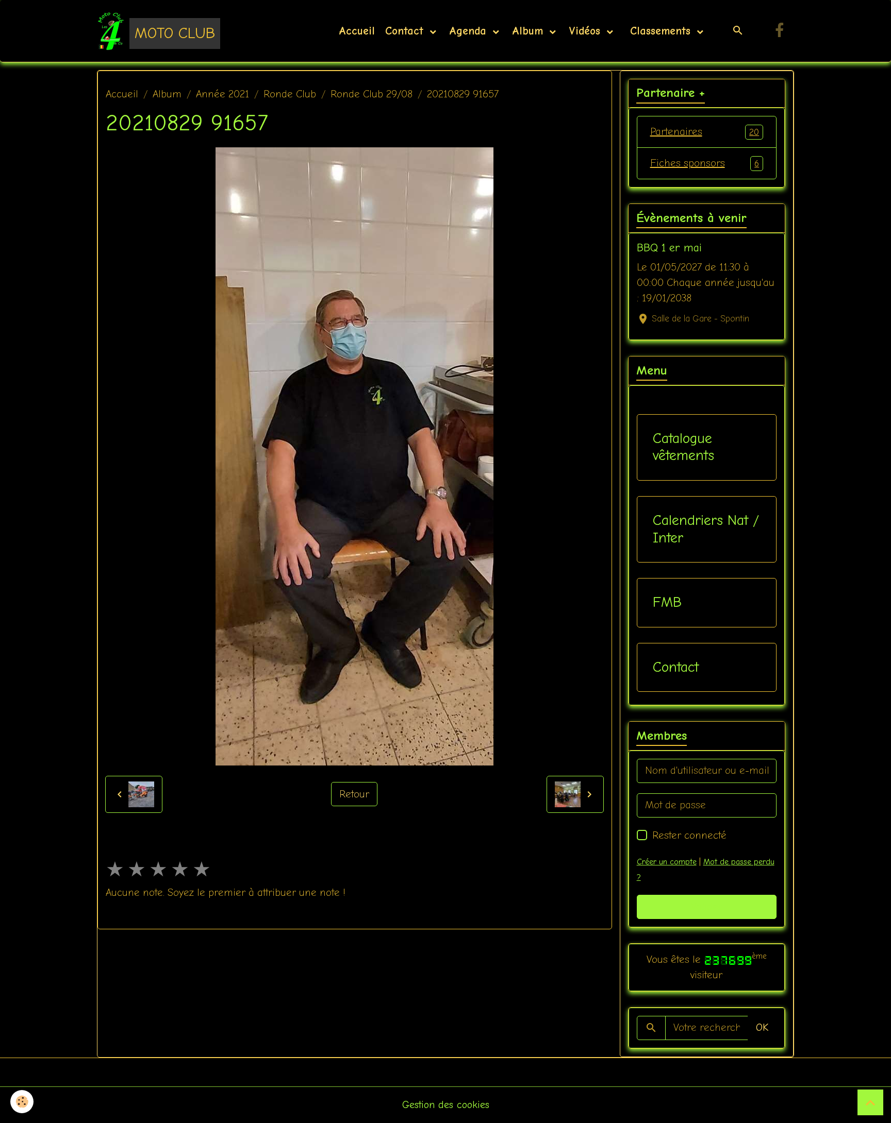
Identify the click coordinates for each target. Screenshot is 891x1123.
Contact (406, 31)
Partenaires (705, 132)
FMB (667, 602)
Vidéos (586, 31)
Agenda (469, 31)
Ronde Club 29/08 (371, 94)
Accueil (357, 31)
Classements (660, 31)
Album (529, 31)
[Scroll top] (870, 1102)
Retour (354, 794)
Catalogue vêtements (683, 447)
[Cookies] (22, 1101)
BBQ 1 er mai (669, 247)
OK (762, 1027)
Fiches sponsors (705, 163)
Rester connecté (689, 835)
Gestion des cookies (445, 1105)
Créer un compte (667, 861)
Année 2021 (222, 94)
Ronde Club (289, 94)
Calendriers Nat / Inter (706, 529)
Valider (706, 906)
